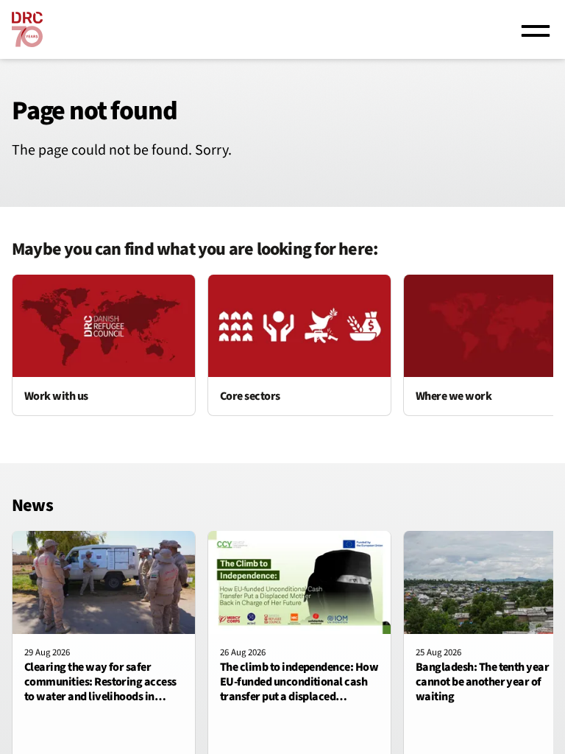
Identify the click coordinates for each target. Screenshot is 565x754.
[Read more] (104, 345)
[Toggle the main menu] (535, 29)
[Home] (27, 29)
